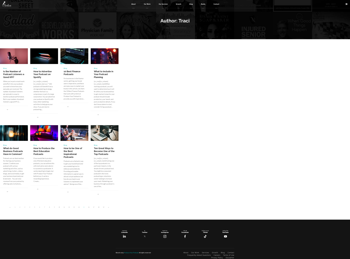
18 (98, 207)
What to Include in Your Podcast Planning (103, 74)
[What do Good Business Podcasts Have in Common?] (14, 133)
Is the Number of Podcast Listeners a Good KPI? (13, 74)
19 (103, 207)
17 (93, 207)
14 (79, 207)
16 (88, 207)
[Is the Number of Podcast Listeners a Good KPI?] (14, 56)
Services (205, 253)
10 (59, 207)
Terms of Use (228, 255)
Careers (217, 255)
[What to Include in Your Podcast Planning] (105, 56)
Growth (215, 253)
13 (74, 207)
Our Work (195, 253)
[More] (5, 110)
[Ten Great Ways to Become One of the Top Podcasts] (105, 133)
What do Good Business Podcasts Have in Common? (13, 151)
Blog (5, 68)
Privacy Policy (217, 258)
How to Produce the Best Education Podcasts (44, 151)
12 (69, 207)
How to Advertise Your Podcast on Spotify (42, 74)
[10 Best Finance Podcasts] (74, 56)
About (185, 253)
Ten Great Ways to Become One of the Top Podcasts (104, 151)
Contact (231, 253)
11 (64, 207)
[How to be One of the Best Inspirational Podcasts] (74, 133)
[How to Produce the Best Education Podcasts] (44, 133)
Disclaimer (230, 258)
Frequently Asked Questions (199, 255)
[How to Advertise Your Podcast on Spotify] (44, 56)
